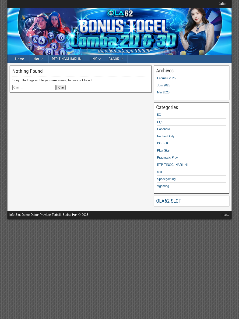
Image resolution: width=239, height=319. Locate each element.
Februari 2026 (166, 78)
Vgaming (163, 186)
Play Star (163, 150)
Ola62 (225, 215)
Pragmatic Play (167, 157)
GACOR (114, 59)
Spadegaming (166, 179)
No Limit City (166, 136)
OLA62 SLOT (168, 201)
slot (36, 59)
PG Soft (162, 143)
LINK (93, 59)
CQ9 (160, 122)
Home (19, 59)
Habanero (163, 129)
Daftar (222, 4)
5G (159, 115)
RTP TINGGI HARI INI (67, 59)
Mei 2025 (163, 92)
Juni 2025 (163, 85)
